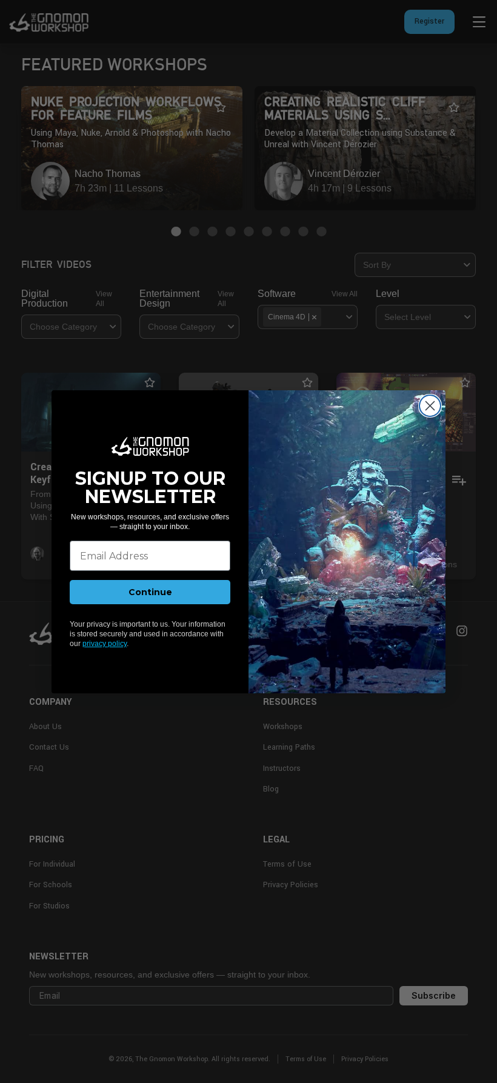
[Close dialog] (430, 405)
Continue (150, 592)
